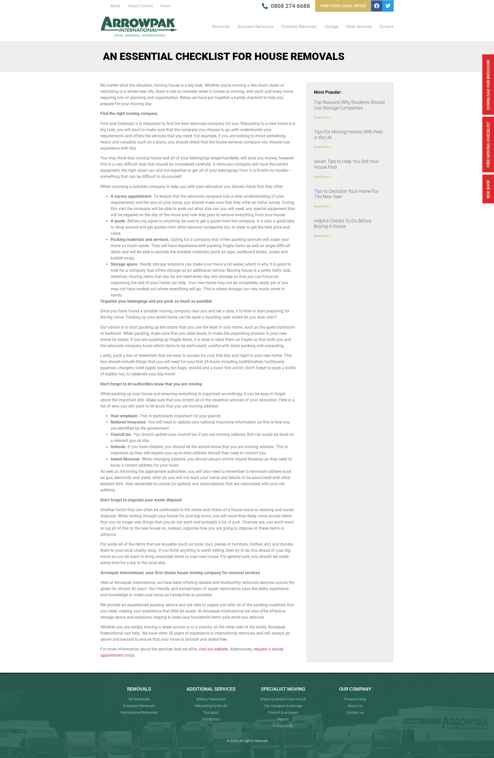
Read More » (322, 117)
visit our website (213, 649)
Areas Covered (140, 6)
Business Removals (255, 26)
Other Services (359, 26)
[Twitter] (388, 6)
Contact (387, 26)
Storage (331, 26)
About (115, 6)
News (165, 6)
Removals (221, 26)
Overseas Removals (299, 26)
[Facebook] (376, 6)
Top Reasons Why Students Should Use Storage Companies (349, 105)
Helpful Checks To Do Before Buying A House (342, 223)
